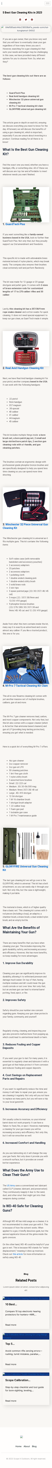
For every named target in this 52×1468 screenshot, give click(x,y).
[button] (20, 19)
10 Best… (11, 1304)
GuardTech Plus (15, 224)
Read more (10, 1325)
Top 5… (10, 1343)
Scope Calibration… (17, 1380)
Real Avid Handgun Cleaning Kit (24, 368)
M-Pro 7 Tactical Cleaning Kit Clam (26, 685)
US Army (11, 1185)
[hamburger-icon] (48, 3)
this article (18, 1254)
